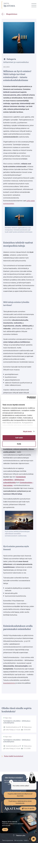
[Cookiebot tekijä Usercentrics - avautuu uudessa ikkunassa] (27, 397)
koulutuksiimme (9, 683)
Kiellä (19, 444)
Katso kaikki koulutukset (13, 756)
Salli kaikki (19, 438)
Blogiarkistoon (11, 14)
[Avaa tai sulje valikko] (33, 5)
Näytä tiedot (27, 431)
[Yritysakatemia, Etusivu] (8, 5)
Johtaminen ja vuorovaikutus (16, 62)
